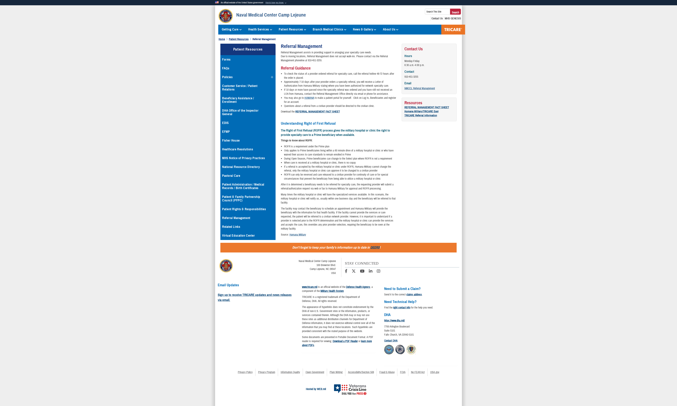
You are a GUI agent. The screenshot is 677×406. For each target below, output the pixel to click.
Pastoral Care (231, 176)
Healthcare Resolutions (237, 149)
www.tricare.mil (309, 287)
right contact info (401, 307)
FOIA (402, 372)
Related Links (231, 227)
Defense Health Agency (358, 287)
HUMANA (309, 98)
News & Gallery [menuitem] (363, 29)
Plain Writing (336, 372)
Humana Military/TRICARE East (421, 111)
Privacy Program (266, 372)
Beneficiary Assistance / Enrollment (238, 100)
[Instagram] (378, 271)
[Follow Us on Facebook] (346, 271)
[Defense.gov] (389, 349)
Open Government (315, 372)
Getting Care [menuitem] (230, 29)
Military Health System (332, 291)
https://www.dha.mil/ (394, 320)
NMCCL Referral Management (419, 88)
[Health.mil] (400, 349)
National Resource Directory (241, 167)
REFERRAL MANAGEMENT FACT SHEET (426, 107)
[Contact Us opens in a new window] (437, 18)
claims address (414, 294)
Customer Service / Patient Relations (240, 87)
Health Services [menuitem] (258, 29)
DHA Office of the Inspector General (240, 112)
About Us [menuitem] (389, 29)
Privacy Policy (245, 372)
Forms (226, 59)
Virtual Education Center (238, 236)
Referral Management (236, 218)
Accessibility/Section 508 (361, 372)
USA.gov (434, 372)
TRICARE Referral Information (420, 115)
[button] (276, 3)
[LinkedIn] (370, 271)
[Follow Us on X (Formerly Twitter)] (354, 271)
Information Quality (290, 372)
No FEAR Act (418, 372)
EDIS (225, 123)
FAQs (225, 68)
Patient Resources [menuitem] (291, 29)
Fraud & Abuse (387, 372)
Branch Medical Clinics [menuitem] (328, 29)
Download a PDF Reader (345, 341)
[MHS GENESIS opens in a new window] (453, 18)
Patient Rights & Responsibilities (244, 209)
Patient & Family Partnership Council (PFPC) (241, 198)
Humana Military (297, 234)
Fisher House (231, 140)
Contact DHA (391, 340)
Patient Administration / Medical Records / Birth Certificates (243, 186)
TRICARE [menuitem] (453, 30)
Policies (227, 77)
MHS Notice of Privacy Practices (243, 158)
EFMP (226, 132)
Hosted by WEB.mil (316, 389)
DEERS (375, 247)
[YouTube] (362, 271)
